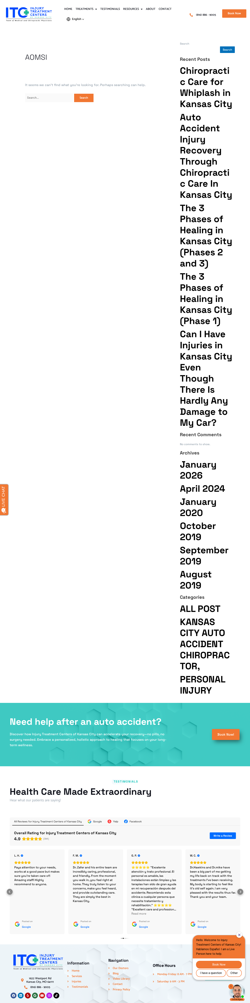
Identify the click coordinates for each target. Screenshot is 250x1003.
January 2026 (198, 469)
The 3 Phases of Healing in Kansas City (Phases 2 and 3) (206, 235)
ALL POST (200, 609)
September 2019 (204, 555)
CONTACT (165, 9)
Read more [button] (138, 914)
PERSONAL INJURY (202, 684)
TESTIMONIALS (110, 9)
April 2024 (202, 488)
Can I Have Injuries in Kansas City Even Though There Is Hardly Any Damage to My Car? (206, 378)
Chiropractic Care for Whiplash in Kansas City (206, 87)
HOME (68, 9)
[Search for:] (49, 97)
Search (184, 43)
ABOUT (150, 9)
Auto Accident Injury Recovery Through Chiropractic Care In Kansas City (206, 156)
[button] (75, 19)
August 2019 (196, 579)
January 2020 (198, 507)
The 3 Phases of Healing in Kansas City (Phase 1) (206, 299)
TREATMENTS (84, 9)
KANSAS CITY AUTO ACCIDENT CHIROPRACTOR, (205, 644)
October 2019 (198, 531)
